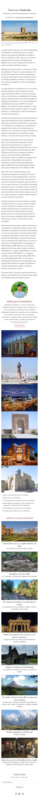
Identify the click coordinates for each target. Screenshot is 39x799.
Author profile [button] (19, 326)
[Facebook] (16, 793)
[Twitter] (19, 793)
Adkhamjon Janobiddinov (24, 17)
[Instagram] (22, 793)
